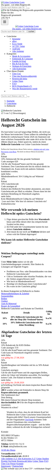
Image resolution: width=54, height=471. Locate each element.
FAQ (14, 83)
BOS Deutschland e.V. (22, 86)
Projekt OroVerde (8, 461)
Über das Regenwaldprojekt (24, 76)
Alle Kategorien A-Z (26, 458)
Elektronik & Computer (22, 59)
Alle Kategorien (19, 69)
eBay (14, 41)
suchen (31, 31)
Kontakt (19, 463)
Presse (13, 463)
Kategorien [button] (11, 54)
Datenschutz (17, 466)
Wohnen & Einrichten (21, 66)
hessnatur (16, 39)
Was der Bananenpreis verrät (24, 88)
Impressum (6, 466)
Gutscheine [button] (11, 36)
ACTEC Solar (18, 46)
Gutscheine (11, 103)
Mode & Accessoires (21, 56)
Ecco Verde (17, 44)
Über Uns (16, 73)
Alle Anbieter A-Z (9, 458)
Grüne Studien (42, 458)
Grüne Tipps (17, 81)
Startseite (11, 101)
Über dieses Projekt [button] (15, 71)
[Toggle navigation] (4, 22)
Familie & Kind (19, 61)
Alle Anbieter (18, 51)
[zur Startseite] (13, 2)
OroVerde (29, 419)
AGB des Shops (8, 450)
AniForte (16, 49)
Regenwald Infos (19, 78)
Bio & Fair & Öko (20, 64)
